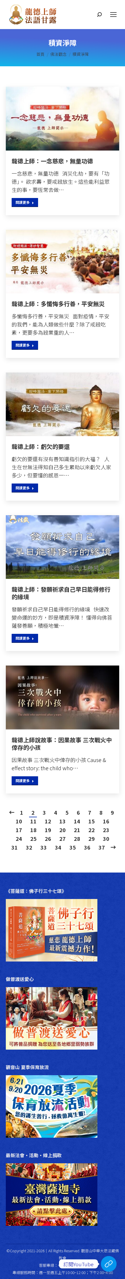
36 (87, 847)
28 (77, 838)
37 (102, 847)
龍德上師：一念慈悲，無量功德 (52, 161)
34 (58, 847)
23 (106, 830)
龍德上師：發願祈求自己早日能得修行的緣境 (61, 593)
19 (48, 830)
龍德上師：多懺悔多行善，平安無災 (58, 304)
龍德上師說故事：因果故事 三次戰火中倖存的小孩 (62, 743)
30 (106, 838)
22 (91, 830)
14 (77, 821)
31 (14, 847)
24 (19, 838)
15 (91, 821)
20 (62, 830)
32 (29, 847)
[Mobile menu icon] (113, 14)
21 (77, 830)
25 (33, 838)
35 (72, 847)
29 (91, 838)
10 (19, 821)
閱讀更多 (23, 202)
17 (19, 830)
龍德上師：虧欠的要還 (41, 446)
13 (62, 821)
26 (48, 838)
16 (106, 821)
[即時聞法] (109, 1264)
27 (62, 838)
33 (43, 847)
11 (33, 821)
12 (48, 821)
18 (33, 830)
